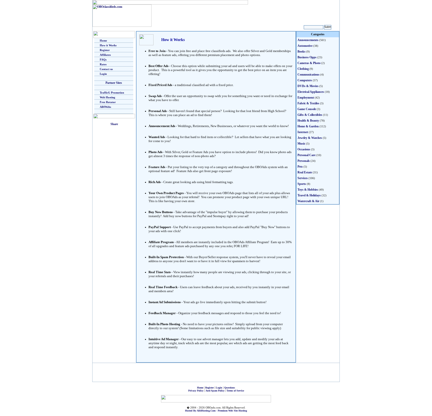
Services (303, 178)
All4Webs (105, 106)
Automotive (305, 46)
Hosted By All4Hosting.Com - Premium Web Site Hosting (216, 410)
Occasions (304, 149)
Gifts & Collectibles (310, 115)
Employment (306, 97)
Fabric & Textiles (308, 103)
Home (103, 40)
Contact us (106, 69)
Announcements (308, 40)
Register (105, 50)
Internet (303, 132)
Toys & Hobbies (308, 189)
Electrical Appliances (311, 92)
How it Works (108, 45)
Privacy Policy (196, 390)
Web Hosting (107, 97)
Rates (103, 64)
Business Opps (307, 57)
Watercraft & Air (308, 201)
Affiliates (105, 54)
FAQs (103, 59)
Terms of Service (235, 390)
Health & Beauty (308, 120)
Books (302, 51)
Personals (304, 161)
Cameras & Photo (309, 63)
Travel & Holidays (309, 195)
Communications (309, 74)
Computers (305, 80)
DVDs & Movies (308, 86)
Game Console (307, 109)
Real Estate (305, 172)
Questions (229, 387)
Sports (302, 184)
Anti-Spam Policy (215, 390)
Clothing (303, 69)
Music (301, 143)
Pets (300, 166)
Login (103, 73)
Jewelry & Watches (310, 138)
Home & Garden (308, 126)
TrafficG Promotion (112, 92)
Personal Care (307, 155)
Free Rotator (108, 102)
